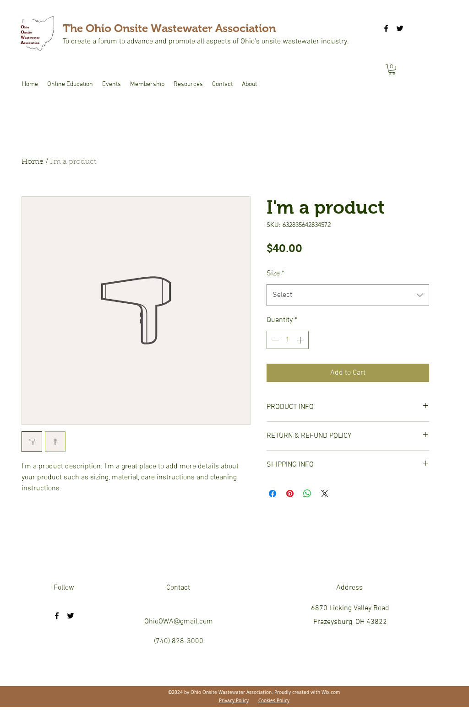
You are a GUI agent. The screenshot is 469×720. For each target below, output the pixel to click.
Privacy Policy (234, 701)
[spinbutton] (287, 340)
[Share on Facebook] (272, 493)
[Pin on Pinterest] (289, 493)
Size (275, 273)
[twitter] (399, 28)
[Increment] (300, 340)
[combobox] (348, 295)
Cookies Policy (273, 701)
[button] (392, 69)
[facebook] (386, 28)
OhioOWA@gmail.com (178, 621)
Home (33, 162)
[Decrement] (274, 340)
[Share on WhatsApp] (307, 493)
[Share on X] (324, 493)
